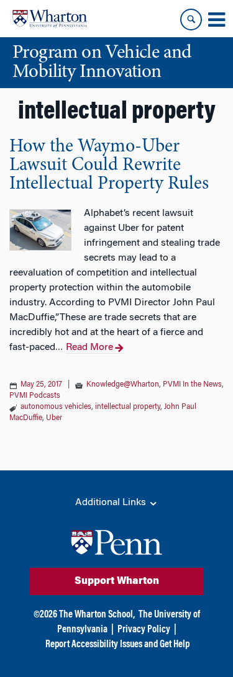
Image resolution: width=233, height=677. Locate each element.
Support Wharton (117, 581)
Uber (54, 418)
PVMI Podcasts (34, 396)
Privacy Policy (143, 630)
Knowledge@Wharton (122, 384)
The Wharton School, (97, 615)
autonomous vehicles (56, 407)
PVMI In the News (192, 384)
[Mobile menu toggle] (216, 20)
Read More (89, 347)
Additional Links (111, 503)
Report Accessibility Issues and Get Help (117, 645)
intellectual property (127, 407)
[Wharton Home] (49, 18)
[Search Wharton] (191, 19)
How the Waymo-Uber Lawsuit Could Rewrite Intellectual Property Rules (109, 166)
